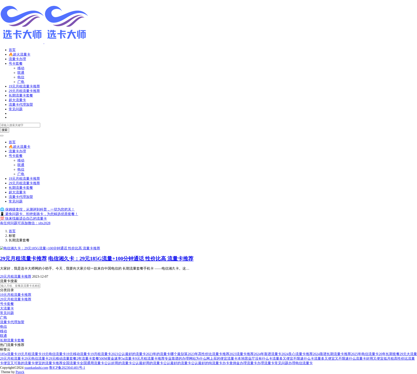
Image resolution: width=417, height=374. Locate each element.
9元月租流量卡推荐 (150, 358)
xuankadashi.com (36, 367)
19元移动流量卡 (78, 354)
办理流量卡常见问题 (272, 363)
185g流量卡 (8, 354)
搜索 (4, 130)
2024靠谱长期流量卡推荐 (332, 354)
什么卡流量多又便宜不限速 (283, 358)
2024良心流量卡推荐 (297, 354)
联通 (20, 72)
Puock (20, 372)
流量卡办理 (17, 59)
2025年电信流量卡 (365, 354)
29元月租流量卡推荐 (24, 91)
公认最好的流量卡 (177, 363)
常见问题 (16, 109)
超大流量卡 (17, 100)
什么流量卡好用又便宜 (366, 358)
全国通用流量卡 (92, 363)
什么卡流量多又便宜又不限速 (326, 358)
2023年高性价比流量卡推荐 (208, 354)
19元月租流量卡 (29, 354)
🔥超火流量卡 (19, 54)
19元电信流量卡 (54, 354)
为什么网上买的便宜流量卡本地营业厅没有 (229, 358)
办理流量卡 (248, 363)
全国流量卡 (71, 363)
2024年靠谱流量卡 (267, 354)
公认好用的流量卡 (118, 363)
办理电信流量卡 (300, 363)
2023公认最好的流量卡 (128, 354)
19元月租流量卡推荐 (24, 86)
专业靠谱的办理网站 (180, 358)
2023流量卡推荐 (241, 354)
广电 (20, 82)
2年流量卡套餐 (87, 358)
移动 (20, 68)
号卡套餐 (16, 63)
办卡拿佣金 (231, 363)
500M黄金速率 (110, 358)
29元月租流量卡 (12, 358)
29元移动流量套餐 (62, 358)
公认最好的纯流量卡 (206, 363)
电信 (20, 77)
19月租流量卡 (100, 354)
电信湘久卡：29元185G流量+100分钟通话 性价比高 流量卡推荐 (121, 258)
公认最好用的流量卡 (147, 363)
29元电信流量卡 (36, 358)
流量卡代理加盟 (21, 104)
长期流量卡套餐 (21, 95)
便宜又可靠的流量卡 (19, 363)
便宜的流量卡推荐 (49, 363)
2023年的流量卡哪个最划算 (167, 354)
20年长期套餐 (389, 354)
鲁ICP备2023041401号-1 (67, 367)
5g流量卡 (128, 358)
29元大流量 (408, 354)
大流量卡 (7, 308)
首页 (12, 50)
